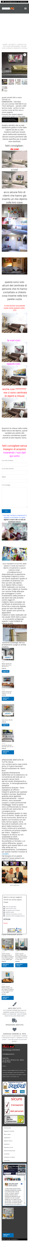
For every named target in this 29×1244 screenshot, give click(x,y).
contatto (5, 854)
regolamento (7, 1137)
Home (5, 44)
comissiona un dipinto (9, 1157)
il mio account (7, 1128)
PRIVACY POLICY (8, 1141)
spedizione (7, 1144)
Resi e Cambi (7, 1134)
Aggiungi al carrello (6, 698)
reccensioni (7, 1160)
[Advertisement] (14, 29)
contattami (6, 1154)
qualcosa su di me (8, 1147)
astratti (12, 44)
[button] (25, 8)
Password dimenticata (9, 1150)
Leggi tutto (5, 671)
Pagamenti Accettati (9, 1131)
